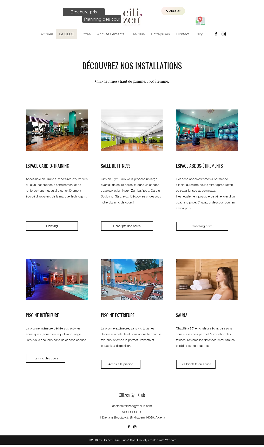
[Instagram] (223, 34)
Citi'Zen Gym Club (132, 394)
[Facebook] (216, 34)
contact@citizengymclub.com (132, 406)
